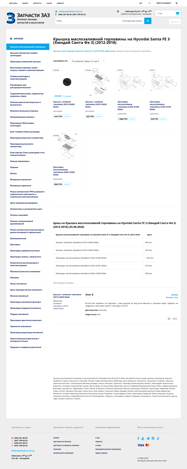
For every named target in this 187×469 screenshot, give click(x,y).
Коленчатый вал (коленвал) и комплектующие (24, 264)
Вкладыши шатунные (20, 179)
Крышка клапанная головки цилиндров (24, 54)
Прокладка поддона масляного (25, 308)
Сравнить (175, 21)
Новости (60, 3)
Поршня (14, 167)
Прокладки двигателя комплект (26, 320)
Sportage (56, 70)
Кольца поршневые (19, 161)
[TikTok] (158, 438)
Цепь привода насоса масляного (26, 289)
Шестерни (15, 244)
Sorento (120, 70)
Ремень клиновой (19, 215)
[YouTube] (143, 438)
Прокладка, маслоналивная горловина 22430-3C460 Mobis (128, 106)
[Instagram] (153, 438)
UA (140, 3)
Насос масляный (18, 283)
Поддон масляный (19, 314)
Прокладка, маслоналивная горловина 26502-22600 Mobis (64, 171)
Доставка (13, 3)
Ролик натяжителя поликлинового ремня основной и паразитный (27, 230)
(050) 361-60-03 (64, 14)
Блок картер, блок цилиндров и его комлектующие (27, 153)
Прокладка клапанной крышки (25, 61)
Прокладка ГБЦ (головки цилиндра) (22, 124)
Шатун (13, 173)
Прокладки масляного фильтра (25, 302)
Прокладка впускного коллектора (26, 137)
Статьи (49, 3)
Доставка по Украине (62, 441)
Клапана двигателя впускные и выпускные (25, 103)
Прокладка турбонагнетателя (25, 250)
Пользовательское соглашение (108, 449)
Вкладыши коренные (20, 185)
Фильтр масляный (19, 296)
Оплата (25, 3)
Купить (67, 116)
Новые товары (101, 453)
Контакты (37, 3)
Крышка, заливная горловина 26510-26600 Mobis (64, 104)
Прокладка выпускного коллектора (21, 145)
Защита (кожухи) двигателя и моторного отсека (24, 339)
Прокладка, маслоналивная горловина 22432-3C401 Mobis (160, 106)
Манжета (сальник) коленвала (25, 271)
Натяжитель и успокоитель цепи (26, 209)
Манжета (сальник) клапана (24, 111)
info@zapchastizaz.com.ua (70, 11)
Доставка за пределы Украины (66, 445)
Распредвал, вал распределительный (20, 86)
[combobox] (87, 61)
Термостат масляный (20, 326)
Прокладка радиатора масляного (26, 332)
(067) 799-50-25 (79, 14)
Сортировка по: (60, 61)
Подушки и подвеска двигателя (25, 347)
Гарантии (57, 449)
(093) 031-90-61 (20, 443)
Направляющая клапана (22, 117)
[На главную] (10, 18)
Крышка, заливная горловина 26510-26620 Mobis (96, 104)
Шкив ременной (18, 238)
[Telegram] (148, 438)
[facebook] (138, 438)
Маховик (14, 277)
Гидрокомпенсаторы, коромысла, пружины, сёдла (27, 94)
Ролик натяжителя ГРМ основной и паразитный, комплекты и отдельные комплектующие (27, 194)
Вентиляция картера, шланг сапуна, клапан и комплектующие (27, 68)
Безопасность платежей (63, 453)
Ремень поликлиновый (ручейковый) (21, 222)
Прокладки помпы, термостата (25, 256)
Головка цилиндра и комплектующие (20, 77)
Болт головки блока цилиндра (25, 131)
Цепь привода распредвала (23, 203)
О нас (97, 438)
